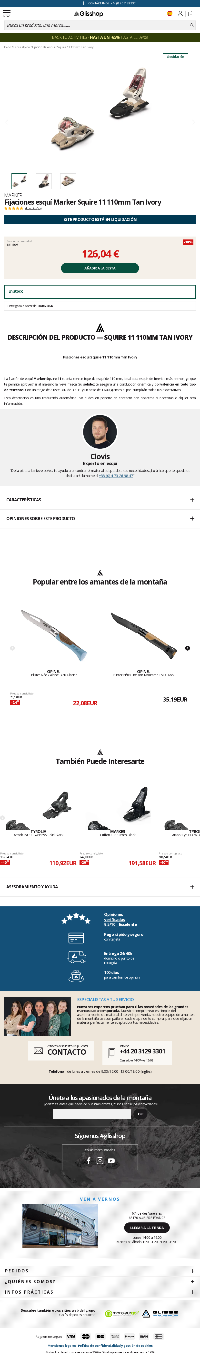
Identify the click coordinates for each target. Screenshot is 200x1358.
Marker (13, 195)
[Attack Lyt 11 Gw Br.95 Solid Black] (38, 805)
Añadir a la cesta (99, 268)
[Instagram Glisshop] (100, 1161)
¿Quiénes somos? (30, 1281)
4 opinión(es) (33, 208)
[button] (100, 500)
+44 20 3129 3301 (142, 1051)
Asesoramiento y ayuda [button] (32, 887)
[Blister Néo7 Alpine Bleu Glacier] (54, 636)
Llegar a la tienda (147, 1227)
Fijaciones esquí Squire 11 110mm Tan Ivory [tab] (100, 357)
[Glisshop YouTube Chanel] (111, 1161)
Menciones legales (62, 1345)
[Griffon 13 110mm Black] (118, 805)
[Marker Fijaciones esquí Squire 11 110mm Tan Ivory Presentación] (100, 110)
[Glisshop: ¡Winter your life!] (88, 13)
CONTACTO (66, 1052)
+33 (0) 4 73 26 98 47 (116, 475)
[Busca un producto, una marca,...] (191, 25)
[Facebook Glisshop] (88, 1161)
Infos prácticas (29, 1292)
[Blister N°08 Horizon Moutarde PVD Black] (144, 636)
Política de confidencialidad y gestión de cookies (115, 1345)
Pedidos (17, 1271)
